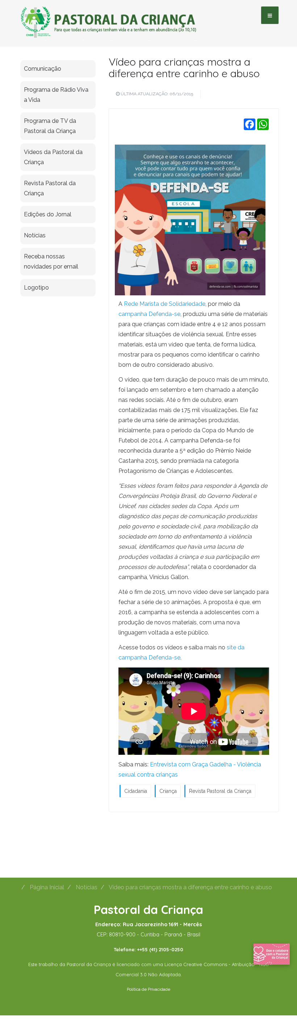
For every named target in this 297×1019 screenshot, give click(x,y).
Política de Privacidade (148, 989)
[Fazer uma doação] (272, 953)
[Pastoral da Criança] (108, 15)
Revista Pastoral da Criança (220, 791)
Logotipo (36, 287)
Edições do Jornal (47, 214)
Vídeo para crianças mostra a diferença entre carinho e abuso (184, 67)
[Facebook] (249, 124)
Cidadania (135, 791)
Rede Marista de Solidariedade (164, 303)
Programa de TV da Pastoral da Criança (50, 125)
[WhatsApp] (263, 124)
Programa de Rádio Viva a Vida (56, 94)
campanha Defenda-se (149, 314)
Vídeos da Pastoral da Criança (53, 157)
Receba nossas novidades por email (51, 261)
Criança (168, 791)
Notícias (35, 235)
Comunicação (42, 68)
